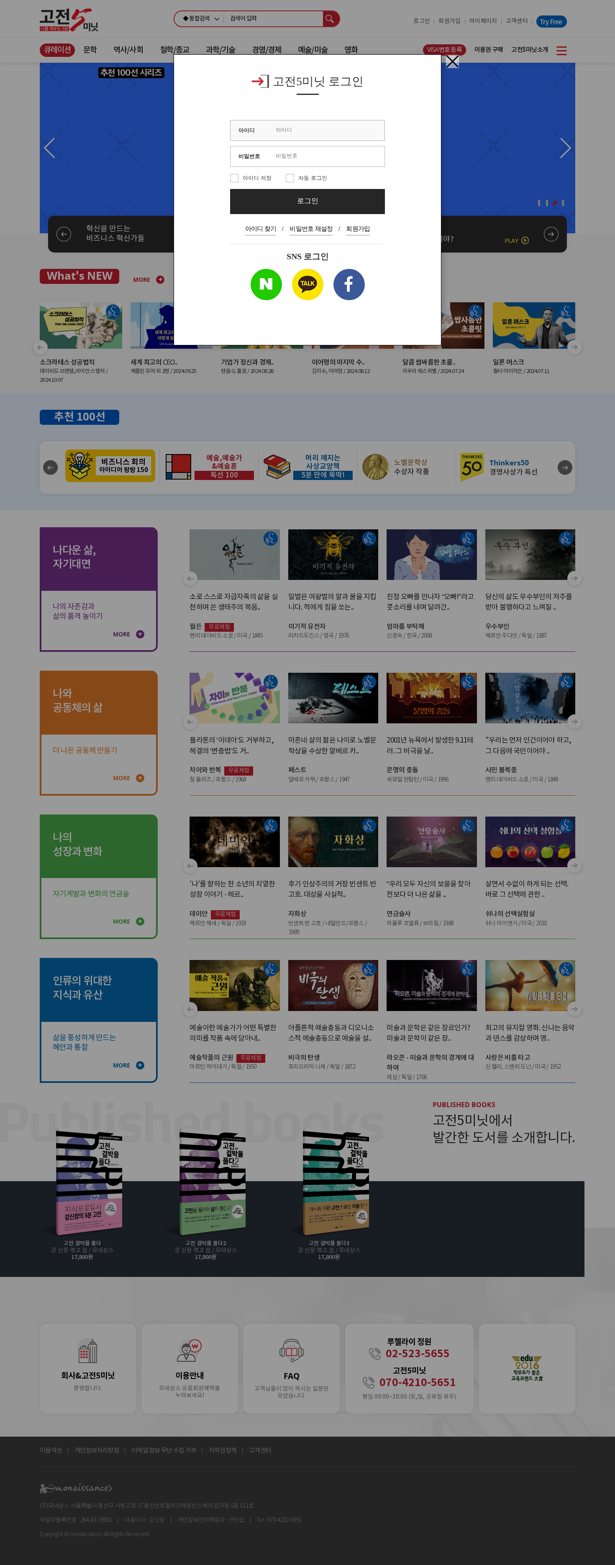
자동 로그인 (312, 178)
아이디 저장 (257, 178)
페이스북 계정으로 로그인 (349, 284)
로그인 (307, 201)
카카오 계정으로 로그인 (307, 284)
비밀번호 (249, 156)
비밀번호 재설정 (311, 228)
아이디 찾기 (261, 228)
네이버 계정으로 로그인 (266, 284)
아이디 (246, 130)
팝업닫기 (452, 61)
